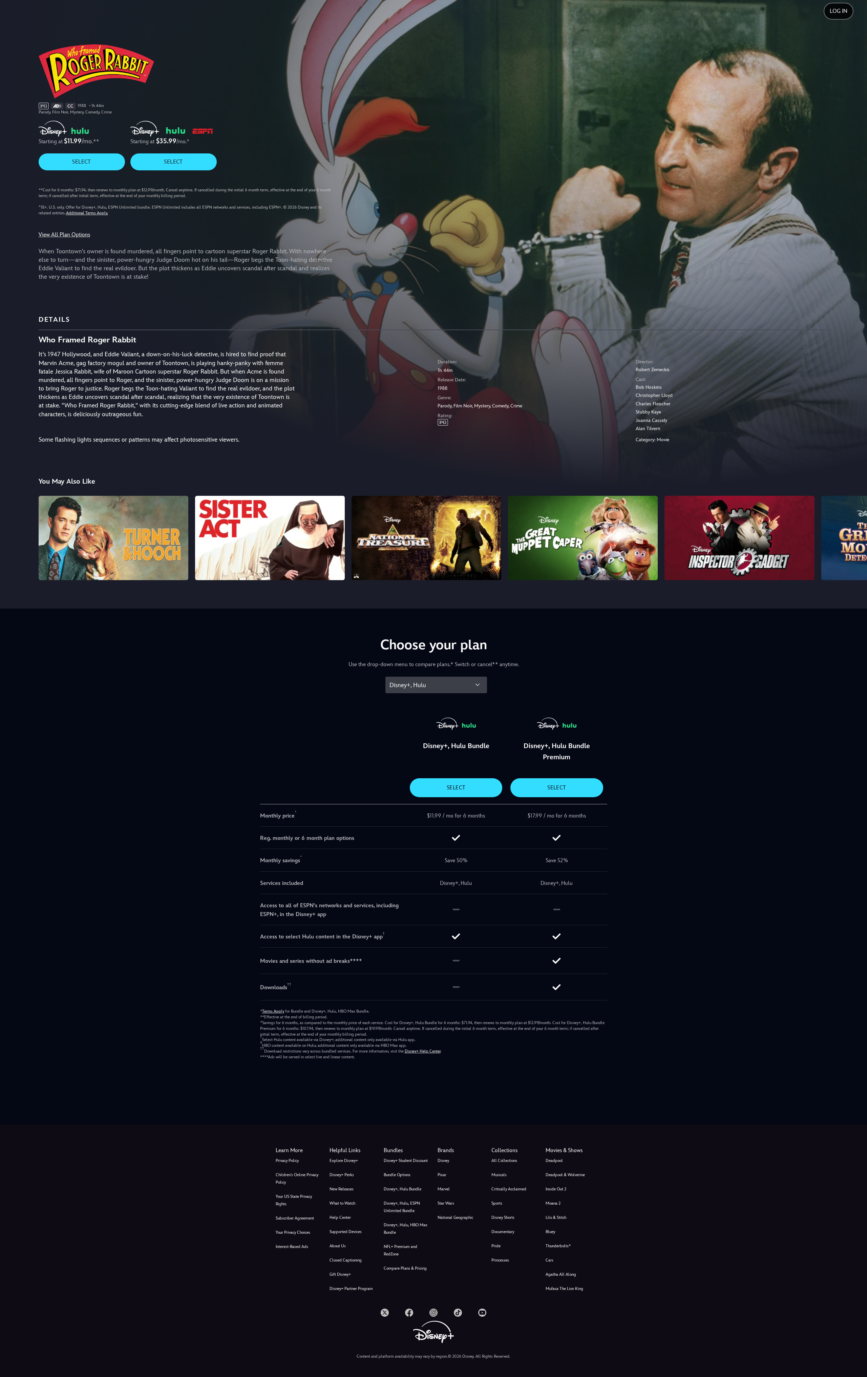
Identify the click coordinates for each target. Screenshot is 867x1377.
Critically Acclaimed (508, 1189)
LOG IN (838, 11)
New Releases (342, 1189)
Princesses (500, 1260)
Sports (496, 1203)
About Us (338, 1246)
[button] (352, 1150)
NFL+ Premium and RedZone (400, 1250)
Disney (443, 1160)
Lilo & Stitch (556, 1217)
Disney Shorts (502, 1217)
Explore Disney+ (344, 1160)
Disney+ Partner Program (351, 1288)
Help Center (340, 1217)
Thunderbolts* (558, 1246)
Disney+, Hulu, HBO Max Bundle (405, 1229)
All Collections (504, 1160)
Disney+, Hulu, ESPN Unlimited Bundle (402, 1207)
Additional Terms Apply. (87, 213)
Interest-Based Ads (292, 1246)
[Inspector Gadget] (739, 538)
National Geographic (455, 1217)
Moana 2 (553, 1203)
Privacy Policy (287, 1160)
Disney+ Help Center (423, 1051)
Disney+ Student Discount (406, 1160)
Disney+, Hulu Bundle (402, 1189)
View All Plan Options (64, 234)
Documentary (502, 1231)
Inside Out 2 (556, 1189)
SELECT (81, 161)
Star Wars (446, 1203)
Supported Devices (346, 1231)
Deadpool (554, 1160)
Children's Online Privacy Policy (297, 1178)
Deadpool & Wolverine (565, 1174)
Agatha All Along (561, 1274)
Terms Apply (273, 1011)
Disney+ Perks (342, 1174)
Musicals (499, 1174)
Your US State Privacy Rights (294, 1200)
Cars (549, 1260)
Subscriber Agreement (295, 1218)
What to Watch (342, 1203)
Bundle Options (397, 1174)
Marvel (444, 1189)
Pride (496, 1246)
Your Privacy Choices (293, 1232)
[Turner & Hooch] (113, 538)
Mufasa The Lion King (564, 1288)
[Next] (854, 536)
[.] (385, 1313)
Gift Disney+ (340, 1274)
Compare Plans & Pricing (405, 1268)
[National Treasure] (426, 538)
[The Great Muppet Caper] (583, 538)
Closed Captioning (346, 1260)
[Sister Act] (270, 538)
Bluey (550, 1231)
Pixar (442, 1174)
